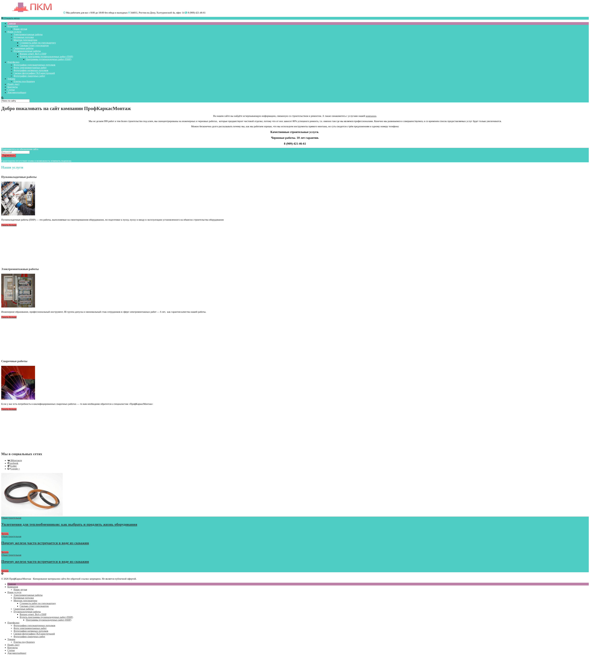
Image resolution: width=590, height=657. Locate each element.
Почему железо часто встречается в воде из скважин (45, 543)
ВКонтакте (16, 460)
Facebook (13, 463)
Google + (15, 468)
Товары (11, 78)
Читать (4, 533)
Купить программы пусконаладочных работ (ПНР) (46, 56)
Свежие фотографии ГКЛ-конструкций (34, 73)
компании (371, 116)
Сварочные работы (23, 48)
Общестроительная (11, 518)
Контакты (12, 87)
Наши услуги (14, 31)
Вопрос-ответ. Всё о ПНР (33, 53)
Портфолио (13, 62)
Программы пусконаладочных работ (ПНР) (48, 59)
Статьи (11, 89)
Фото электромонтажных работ (30, 67)
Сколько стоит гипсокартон (34, 45)
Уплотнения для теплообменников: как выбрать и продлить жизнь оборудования (69, 524)
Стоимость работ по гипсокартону (38, 42)
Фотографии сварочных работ (29, 76)
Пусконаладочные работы (27, 51)
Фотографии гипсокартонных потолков (34, 65)
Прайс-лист (13, 84)
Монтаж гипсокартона (25, 40)
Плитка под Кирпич (24, 81)
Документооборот (16, 92)
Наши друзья (20, 29)
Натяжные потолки (24, 37)
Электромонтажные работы (28, 34)
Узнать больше (9, 225)
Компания (12, 26)
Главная (11, 23)
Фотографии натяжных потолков (31, 70)
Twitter (13, 466)
